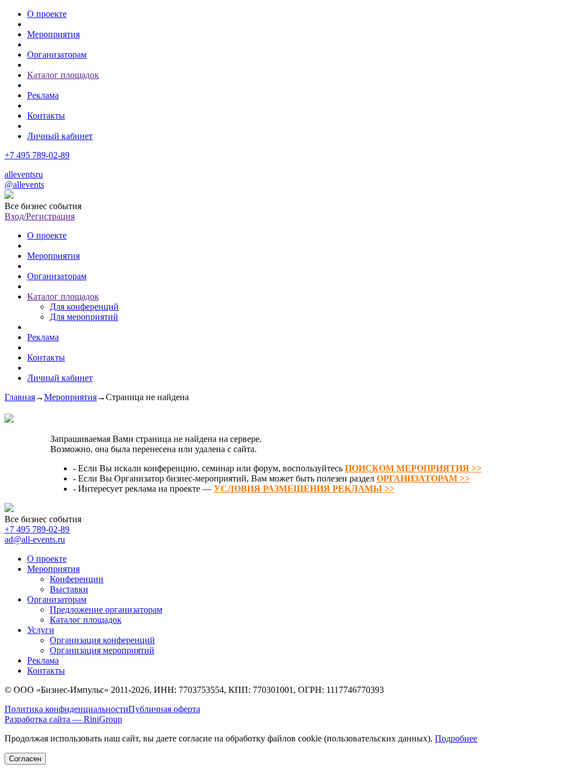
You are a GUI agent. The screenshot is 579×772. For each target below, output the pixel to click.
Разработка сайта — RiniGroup (63, 719)
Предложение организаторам (106, 609)
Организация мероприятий (102, 650)
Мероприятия (53, 34)
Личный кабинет (60, 136)
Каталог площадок (63, 75)
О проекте (47, 14)
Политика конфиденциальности (66, 709)
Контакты (46, 115)
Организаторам (57, 54)
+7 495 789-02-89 (37, 155)
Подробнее (456, 738)
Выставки (69, 589)
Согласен (25, 758)
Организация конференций (102, 640)
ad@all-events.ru (35, 539)
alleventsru (24, 174)
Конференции (76, 579)
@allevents (24, 184)
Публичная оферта (164, 709)
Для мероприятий (84, 317)
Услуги (40, 630)
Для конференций (84, 306)
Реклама (43, 95)
